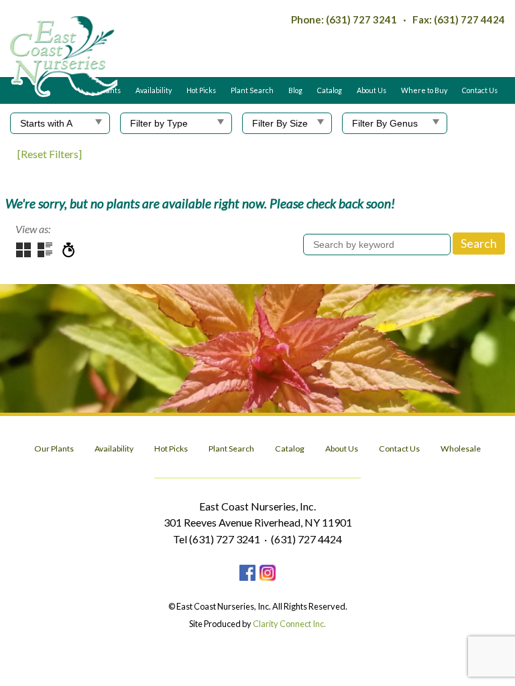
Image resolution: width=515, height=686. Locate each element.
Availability (153, 90)
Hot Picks (201, 90)
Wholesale (461, 448)
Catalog (329, 90)
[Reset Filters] (49, 153)
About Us (371, 90)
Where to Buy (424, 90)
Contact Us (480, 90)
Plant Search (252, 90)
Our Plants (54, 448)
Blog (295, 90)
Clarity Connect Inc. (289, 623)
